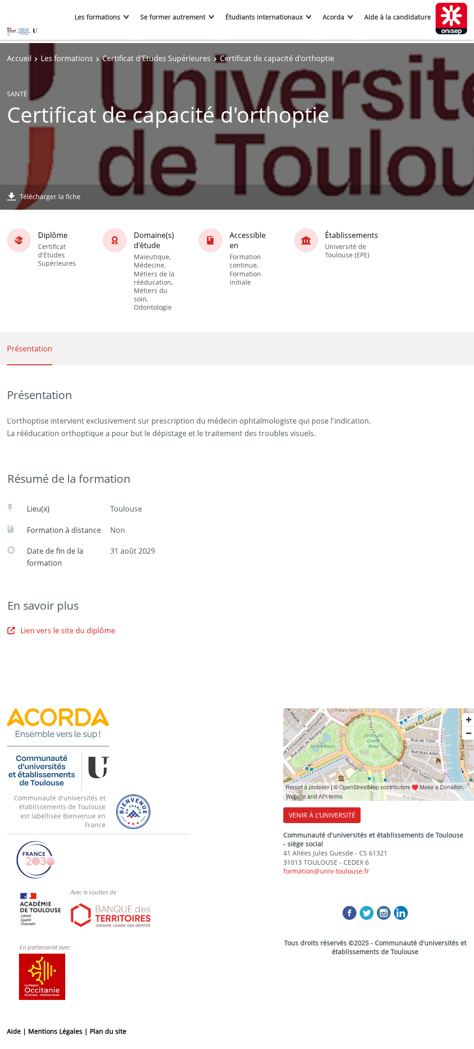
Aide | (17, 1031)
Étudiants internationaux (264, 16)
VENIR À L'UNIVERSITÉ (322, 815)
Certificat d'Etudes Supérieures (156, 58)
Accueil (19, 58)
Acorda (333, 16)
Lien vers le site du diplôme (67, 630)
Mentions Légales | (59, 1031)
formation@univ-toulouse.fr (326, 871)
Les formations (97, 16)
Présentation (29, 348)
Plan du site (108, 1031)
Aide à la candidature (397, 16)
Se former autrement (173, 16)
